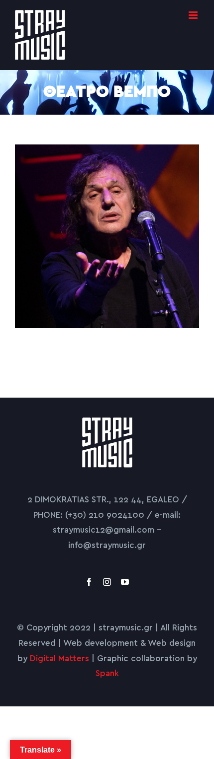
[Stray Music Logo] (107, 421)
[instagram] (107, 582)
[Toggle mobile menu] (194, 15)
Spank (107, 673)
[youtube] (125, 582)
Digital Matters (59, 658)
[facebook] (89, 582)
